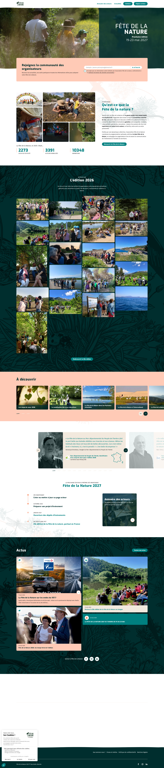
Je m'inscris (136, 67)
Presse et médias (112, 752)
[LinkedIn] (97, 659)
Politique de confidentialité (127, 752)
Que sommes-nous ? (99, 752)
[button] (17, 414)
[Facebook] (86, 659)
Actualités (117, 4)
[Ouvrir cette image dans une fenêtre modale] (32, 209)
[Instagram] (92, 659)
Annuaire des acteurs (104, 4)
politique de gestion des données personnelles (101, 72)
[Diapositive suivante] (146, 414)
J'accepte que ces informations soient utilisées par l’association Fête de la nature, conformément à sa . (114, 71)
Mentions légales (142, 752)
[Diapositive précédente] (141, 414)
